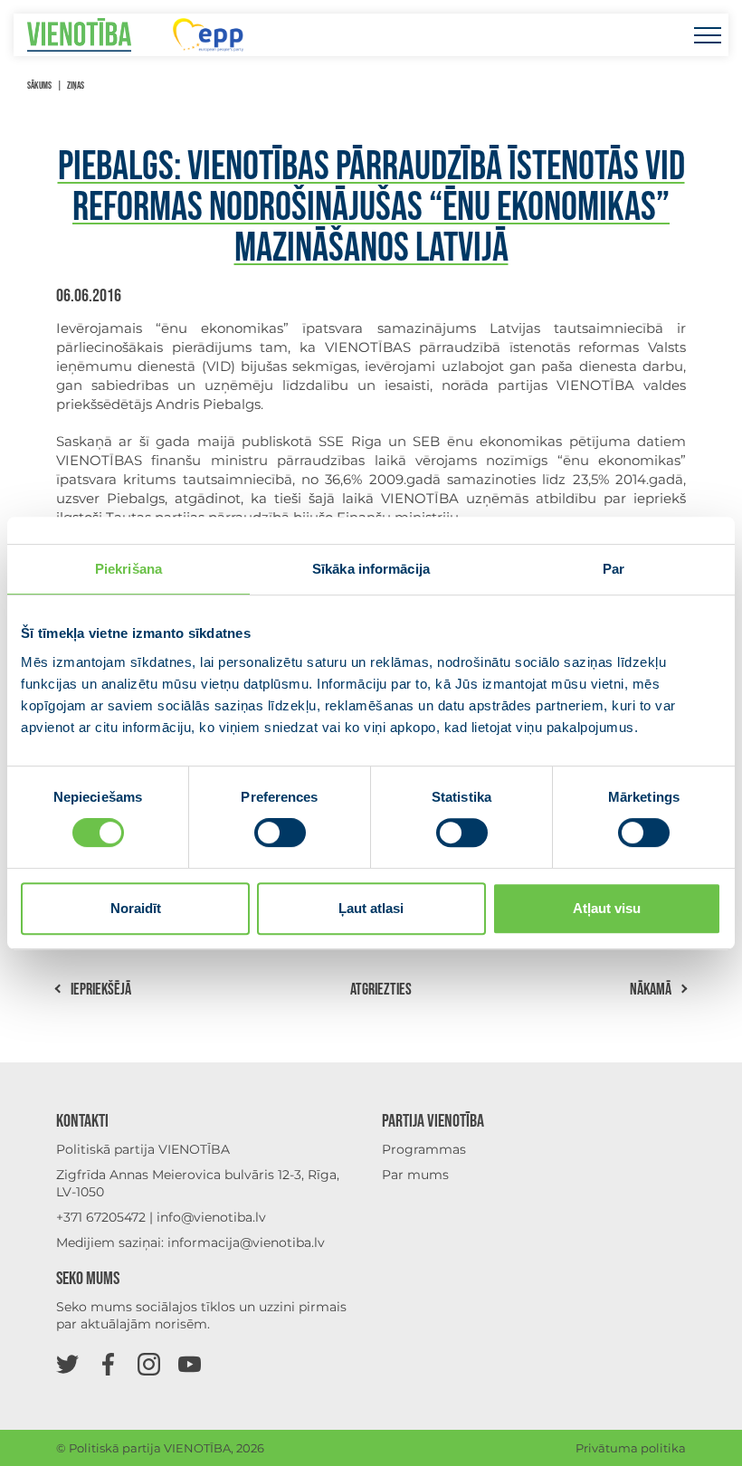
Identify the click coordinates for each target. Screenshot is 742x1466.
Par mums (415, 1174)
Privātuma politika (631, 1448)
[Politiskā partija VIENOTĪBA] (79, 35)
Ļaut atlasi (371, 908)
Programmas (424, 1149)
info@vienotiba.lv (211, 1217)
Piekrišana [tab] (128, 568)
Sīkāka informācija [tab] (371, 568)
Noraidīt (135, 908)
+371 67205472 (101, 1217)
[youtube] (189, 1363)
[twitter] (67, 1363)
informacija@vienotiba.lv (246, 1242)
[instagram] (148, 1363)
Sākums (39, 85)
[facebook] (108, 1363)
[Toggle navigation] (707, 35)
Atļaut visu (607, 908)
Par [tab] (613, 568)
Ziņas (75, 85)
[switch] (280, 832)
